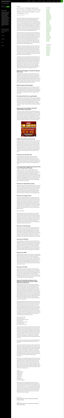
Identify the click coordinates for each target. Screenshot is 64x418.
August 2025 (48, 20)
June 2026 (47, 11)
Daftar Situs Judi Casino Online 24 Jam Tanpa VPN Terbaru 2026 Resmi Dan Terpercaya (6, 21)
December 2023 (48, 38)
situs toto (3, 45)
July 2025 (47, 21)
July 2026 (47, 10)
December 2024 (48, 27)
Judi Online (48, 51)
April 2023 (48, 41)
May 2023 (47, 40)
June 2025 (47, 22)
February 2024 (48, 36)
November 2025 (48, 17)
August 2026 (48, 9)
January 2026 (48, 15)
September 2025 (48, 19)
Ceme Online (39, 1)
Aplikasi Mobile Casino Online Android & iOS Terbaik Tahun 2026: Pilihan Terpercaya (5, 13)
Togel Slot (58, 1)
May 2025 (47, 23)
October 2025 (48, 18)
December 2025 (48, 16)
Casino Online (48, 48)
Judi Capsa (43, 1)
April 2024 (48, 34)
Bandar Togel (34, 1)
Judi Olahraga (49, 1)
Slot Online (48, 52)
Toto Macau (54, 1)
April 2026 (48, 13)
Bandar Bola (29, 1)
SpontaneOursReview (6, 1)
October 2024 (48, 29)
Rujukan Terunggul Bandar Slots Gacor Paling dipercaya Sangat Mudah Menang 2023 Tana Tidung (28, 403)
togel (2, 42)
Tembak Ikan (48, 53)
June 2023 (47, 39)
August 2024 (48, 31)
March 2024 (48, 35)
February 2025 (48, 25)
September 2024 (48, 30)
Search (2, 5)
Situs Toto (3, 35)
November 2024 (48, 28)
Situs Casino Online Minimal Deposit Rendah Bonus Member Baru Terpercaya (5, 15)
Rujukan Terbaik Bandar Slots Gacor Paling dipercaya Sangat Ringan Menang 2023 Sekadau (27, 398)
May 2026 (47, 12)
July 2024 (47, 32)
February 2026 (48, 14)
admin (23, 15)
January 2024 (48, 37)
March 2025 (48, 24)
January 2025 (48, 26)
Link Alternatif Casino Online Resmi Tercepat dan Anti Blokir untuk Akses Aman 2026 (6, 18)
